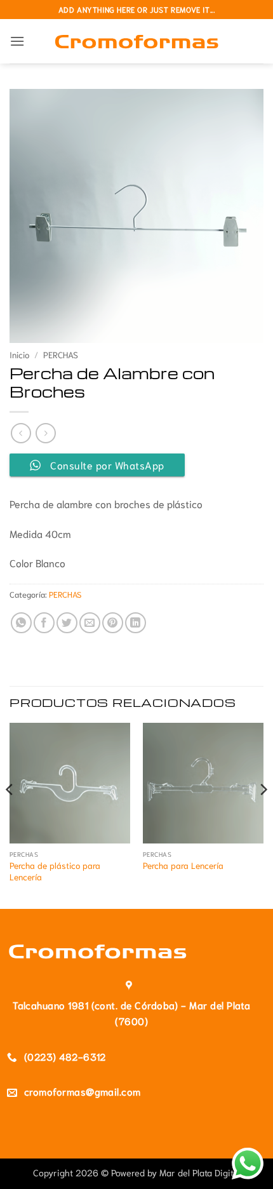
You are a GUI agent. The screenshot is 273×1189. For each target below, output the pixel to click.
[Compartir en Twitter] (67, 622)
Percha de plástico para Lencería (55, 871)
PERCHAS (60, 354)
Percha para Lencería (183, 865)
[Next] (262, 815)
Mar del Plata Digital (199, 1172)
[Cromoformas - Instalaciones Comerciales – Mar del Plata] (137, 41)
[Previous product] (45, 433)
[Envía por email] (89, 622)
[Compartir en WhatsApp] (21, 622)
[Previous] (10, 815)
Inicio (19, 354)
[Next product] (20, 433)
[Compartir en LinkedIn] (135, 622)
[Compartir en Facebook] (44, 622)
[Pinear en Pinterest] (112, 622)
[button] (17, 41)
